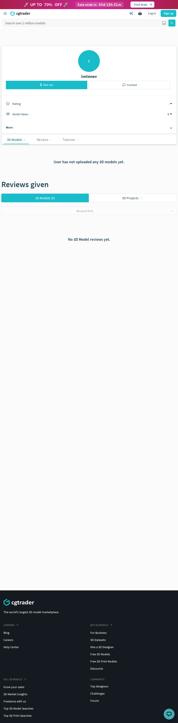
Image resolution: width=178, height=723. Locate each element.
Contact (132, 85)
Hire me (48, 85)
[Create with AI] (131, 13)
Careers (8, 640)
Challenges (97, 693)
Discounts (96, 668)
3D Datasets (98, 640)
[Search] (171, 23)
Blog (6, 633)
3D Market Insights (15, 694)
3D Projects (132, 198)
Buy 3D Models (99, 625)
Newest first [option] (84, 211)
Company (9, 625)
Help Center (11, 647)
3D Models (45, 198)
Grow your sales (13, 687)
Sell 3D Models (12, 679)
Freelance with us (14, 701)
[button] (164, 23)
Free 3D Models (100, 654)
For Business (98, 633)
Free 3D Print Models (103, 661)
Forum (94, 701)
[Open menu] (5, 13)
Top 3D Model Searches (18, 708)
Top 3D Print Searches (17, 716)
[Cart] (140, 13)
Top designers (99, 686)
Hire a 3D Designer (102, 647)
